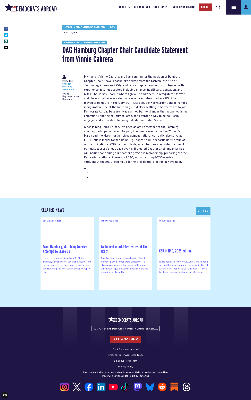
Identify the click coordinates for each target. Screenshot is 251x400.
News (112, 27)
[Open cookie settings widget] (4, 395)
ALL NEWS (203, 211)
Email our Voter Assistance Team (125, 355)
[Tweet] (6, 35)
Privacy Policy (125, 366)
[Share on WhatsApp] (6, 41)
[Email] (6, 47)
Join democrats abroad (125, 339)
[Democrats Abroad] (30, 7)
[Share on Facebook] (6, 29)
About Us (124, 7)
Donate (205, 7)
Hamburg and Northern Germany (84, 27)
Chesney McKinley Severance (68, 87)
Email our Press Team (125, 361)
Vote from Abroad (184, 7)
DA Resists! (161, 7)
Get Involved (142, 7)
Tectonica (144, 376)
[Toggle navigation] (233, 7)
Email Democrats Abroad (125, 349)
